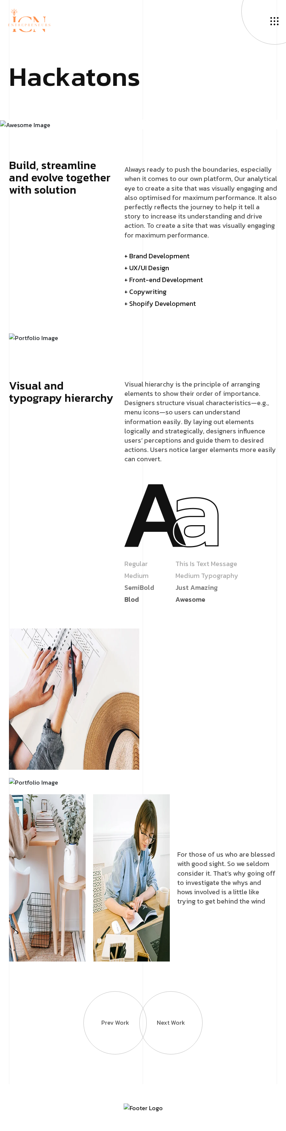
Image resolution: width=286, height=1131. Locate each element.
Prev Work (115, 1022)
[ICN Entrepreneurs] (29, 19)
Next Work (171, 1022)
